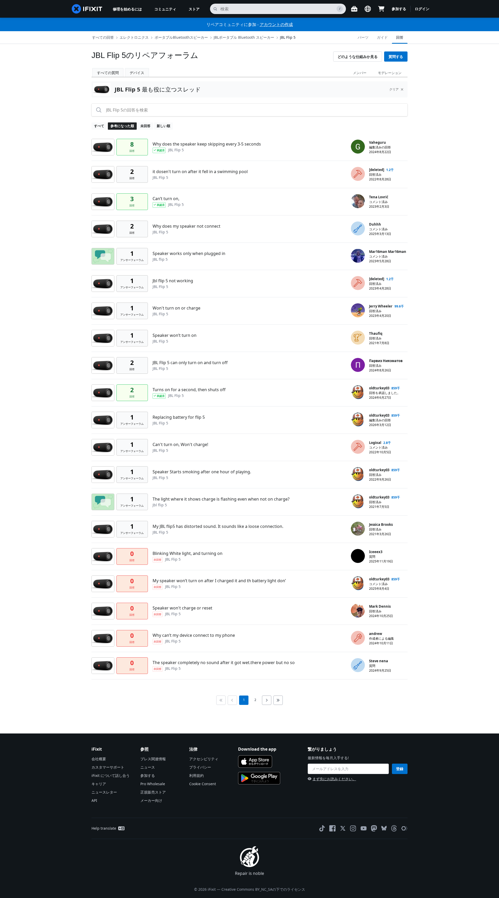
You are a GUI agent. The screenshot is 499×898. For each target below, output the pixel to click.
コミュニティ (165, 8)
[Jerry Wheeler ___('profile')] (358, 310)
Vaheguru (377, 142)
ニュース (147, 767)
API (94, 800)
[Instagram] (353, 828)
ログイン (422, 8)
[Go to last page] (278, 700)
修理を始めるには (127, 8)
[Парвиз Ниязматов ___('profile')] (358, 365)
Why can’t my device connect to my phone (194, 635)
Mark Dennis (380, 606)
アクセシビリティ (203, 758)
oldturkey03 (379, 388)
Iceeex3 (375, 551)
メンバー (359, 72)
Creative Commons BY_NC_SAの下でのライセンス (263, 889)
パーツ (363, 37)
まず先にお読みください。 (334, 778)
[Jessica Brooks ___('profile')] (358, 529)
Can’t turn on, (166, 198)
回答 (399, 37)
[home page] (87, 9)
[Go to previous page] (232, 700)
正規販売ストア (153, 792)
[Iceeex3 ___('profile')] (358, 556)
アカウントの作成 (276, 24)
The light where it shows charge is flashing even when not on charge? (221, 499)
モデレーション (390, 72)
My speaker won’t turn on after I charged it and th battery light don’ (219, 581)
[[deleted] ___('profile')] (358, 174)
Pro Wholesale (152, 783)
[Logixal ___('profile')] (358, 447)
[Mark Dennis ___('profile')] (358, 611)
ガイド (382, 37)
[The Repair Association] (404, 828)
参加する (399, 8)
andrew (375, 633)
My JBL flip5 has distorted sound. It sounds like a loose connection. (218, 526)
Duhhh (375, 224)
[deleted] (376, 169)
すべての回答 (103, 37)
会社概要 (98, 758)
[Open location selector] (368, 9)
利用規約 (196, 775)
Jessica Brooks (381, 524)
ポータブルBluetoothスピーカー (181, 37)
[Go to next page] (266, 700)
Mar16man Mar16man (387, 251)
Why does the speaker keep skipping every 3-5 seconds (207, 144)
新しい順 (163, 125)
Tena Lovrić (378, 197)
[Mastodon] (374, 828)
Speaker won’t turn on (174, 335)
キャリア (98, 783)
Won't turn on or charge (176, 308)
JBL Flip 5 (288, 37)
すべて (99, 125)
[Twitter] (343, 828)
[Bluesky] (384, 828)
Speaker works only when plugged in (189, 253)
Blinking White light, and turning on (187, 553)
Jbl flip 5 (160, 504)
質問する (396, 56)
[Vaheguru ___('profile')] (358, 147)
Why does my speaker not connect (186, 226)
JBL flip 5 (160, 259)
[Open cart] (381, 9)
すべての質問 (108, 72)
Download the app (257, 749)
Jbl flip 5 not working (173, 281)
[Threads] (394, 828)
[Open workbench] (354, 9)
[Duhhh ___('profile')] (358, 228)
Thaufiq (375, 333)
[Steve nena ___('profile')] (358, 665)
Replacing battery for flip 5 (179, 417)
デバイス (137, 72)
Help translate (103, 828)
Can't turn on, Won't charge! (180, 444)
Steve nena (378, 661)
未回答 (145, 125)
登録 (399, 768)
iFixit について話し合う (110, 775)
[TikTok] (322, 828)
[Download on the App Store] (255, 761)
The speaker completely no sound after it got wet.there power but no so (224, 662)
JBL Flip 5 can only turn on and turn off (190, 362)
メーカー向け (151, 800)
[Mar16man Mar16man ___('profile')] (358, 256)
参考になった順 (122, 125)
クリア (394, 89)
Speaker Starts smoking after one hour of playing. (202, 472)
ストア (194, 8)
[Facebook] (332, 828)
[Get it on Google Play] (259, 778)
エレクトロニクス (134, 37)
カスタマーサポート (107, 767)
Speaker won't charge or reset (182, 608)
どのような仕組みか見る (358, 56)
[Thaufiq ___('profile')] (358, 338)
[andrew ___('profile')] (358, 638)
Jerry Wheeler (380, 306)
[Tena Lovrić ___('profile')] (358, 201)
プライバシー (200, 767)
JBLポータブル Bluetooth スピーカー (244, 37)
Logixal (375, 442)
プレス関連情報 (153, 758)
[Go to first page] (221, 700)
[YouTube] (363, 828)
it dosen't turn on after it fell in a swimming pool (200, 171)
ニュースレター (104, 792)
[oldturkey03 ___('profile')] (358, 392)
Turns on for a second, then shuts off (189, 389)
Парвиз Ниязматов (386, 360)
